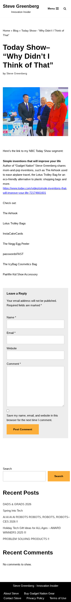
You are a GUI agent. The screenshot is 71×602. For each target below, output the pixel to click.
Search (7, 468)
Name (11, 317)
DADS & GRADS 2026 (17, 504)
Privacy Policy (35, 598)
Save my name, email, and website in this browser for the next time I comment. (32, 418)
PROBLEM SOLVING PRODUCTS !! (26, 538)
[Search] (64, 8)
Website (12, 348)
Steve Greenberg (16, 73)
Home (6, 30)
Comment (14, 363)
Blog (15, 30)
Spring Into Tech (13, 510)
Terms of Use (58, 598)
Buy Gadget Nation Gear (39, 593)
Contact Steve (12, 598)
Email (11, 332)
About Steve (11, 593)
